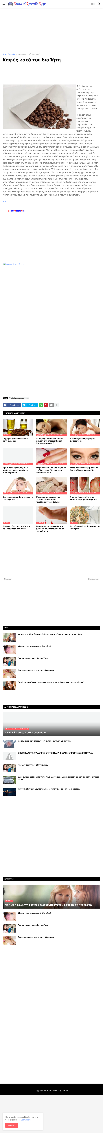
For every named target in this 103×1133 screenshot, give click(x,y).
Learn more (26, 1120)
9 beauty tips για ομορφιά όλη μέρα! (34, 646)
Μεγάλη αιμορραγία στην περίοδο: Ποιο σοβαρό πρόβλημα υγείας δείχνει (48, 499)
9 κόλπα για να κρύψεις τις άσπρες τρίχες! (82, 439)
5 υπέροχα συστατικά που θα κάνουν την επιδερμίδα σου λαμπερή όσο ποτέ (49, 440)
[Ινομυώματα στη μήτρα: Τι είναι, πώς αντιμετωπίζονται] (9, 744)
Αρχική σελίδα (9, 54)
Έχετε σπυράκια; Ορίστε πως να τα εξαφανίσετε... (18, 498)
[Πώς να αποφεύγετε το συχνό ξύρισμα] (9, 673)
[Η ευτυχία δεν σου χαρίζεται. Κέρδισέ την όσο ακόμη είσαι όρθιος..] (9, 792)
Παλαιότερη (93, 579)
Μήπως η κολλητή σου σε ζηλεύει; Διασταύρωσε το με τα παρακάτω (50, 634)
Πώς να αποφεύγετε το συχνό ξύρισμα (36, 670)
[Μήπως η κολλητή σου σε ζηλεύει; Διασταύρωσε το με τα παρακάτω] (9, 637)
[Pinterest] (46, 405)
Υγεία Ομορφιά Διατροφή (29, 54)
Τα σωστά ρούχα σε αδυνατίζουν (33, 658)
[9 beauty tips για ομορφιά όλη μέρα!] (9, 649)
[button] (3, 4)
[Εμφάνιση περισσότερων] (56, 405)
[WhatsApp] (41, 405)
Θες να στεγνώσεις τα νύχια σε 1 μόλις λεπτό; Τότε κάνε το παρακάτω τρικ (51, 470)
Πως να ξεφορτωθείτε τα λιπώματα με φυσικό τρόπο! (83, 498)
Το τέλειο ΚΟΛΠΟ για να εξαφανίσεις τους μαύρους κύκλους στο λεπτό (51, 682)
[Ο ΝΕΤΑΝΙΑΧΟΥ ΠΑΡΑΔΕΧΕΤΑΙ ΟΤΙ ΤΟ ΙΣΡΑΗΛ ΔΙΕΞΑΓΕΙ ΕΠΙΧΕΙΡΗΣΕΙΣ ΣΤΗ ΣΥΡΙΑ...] (9, 756)
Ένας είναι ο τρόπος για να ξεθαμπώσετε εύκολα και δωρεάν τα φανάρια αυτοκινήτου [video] (58, 778)
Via (4, 201)
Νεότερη (8, 579)
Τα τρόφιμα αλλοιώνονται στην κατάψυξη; (85, 527)
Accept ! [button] (11, 1125)
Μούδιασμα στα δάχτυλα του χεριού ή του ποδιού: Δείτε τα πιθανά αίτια (50, 528)
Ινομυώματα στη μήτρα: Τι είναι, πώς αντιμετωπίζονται (44, 741)
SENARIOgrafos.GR (59, 1090)
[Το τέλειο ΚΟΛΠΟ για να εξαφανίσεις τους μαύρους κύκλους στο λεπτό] (9, 685)
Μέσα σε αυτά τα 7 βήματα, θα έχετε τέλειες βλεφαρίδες (84, 468)
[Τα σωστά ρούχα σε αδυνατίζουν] (9, 661)
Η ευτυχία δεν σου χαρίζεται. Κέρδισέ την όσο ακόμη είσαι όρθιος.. (49, 789)
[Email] (51, 405)
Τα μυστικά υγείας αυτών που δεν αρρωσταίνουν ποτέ (16, 527)
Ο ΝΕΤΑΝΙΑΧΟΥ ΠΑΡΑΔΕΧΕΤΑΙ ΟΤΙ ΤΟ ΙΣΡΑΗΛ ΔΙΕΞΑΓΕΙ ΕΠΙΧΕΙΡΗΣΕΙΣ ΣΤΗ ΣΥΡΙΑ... (55, 753)
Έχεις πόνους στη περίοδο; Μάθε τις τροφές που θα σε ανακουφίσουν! (15, 470)
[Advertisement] (51, 30)
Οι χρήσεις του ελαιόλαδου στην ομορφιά (15, 439)
